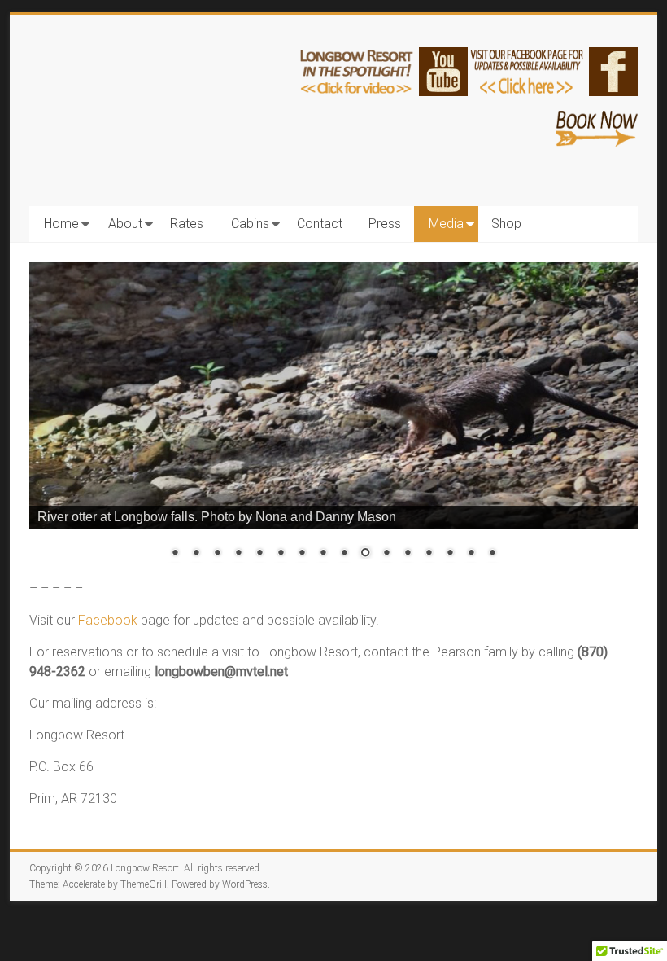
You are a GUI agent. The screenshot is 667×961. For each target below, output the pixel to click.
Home (61, 223)
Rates (186, 223)
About (125, 223)
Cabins (250, 223)
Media (446, 223)
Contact (319, 223)
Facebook (107, 620)
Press (384, 223)
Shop (506, 223)
